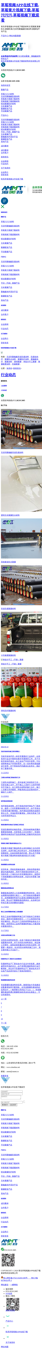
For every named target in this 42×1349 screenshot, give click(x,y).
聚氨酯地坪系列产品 (9, 137)
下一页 (4, 1023)
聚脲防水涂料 (10, 359)
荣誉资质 (4, 175)
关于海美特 (5, 168)
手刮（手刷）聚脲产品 (10, 132)
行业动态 (4, 164)
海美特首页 (5, 85)
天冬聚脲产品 (6, 106)
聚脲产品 (4, 90)
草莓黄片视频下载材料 (10, 99)
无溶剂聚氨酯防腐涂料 (10, 96)
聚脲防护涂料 (23, 359)
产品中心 (4, 36)
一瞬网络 (14, 1285)
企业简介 (4, 172)
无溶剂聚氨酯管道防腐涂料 (18, 357)
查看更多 (4, 1076)
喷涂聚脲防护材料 (8, 104)
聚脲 (19, 36)
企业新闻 (4, 161)
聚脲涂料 (8, 362)
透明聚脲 (17, 362)
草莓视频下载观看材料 (10, 101)
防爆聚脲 (16, 364)
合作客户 (4, 153)
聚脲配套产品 (6, 109)
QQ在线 (9, 1294)
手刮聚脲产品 (6, 111)
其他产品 (4, 142)
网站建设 (4, 1285)
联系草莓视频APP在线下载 (12, 179)
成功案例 (4, 146)
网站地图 (13, 36)
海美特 (9, 368)
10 (2, 1019)
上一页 (4, 999)
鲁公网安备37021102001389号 (15, 1278)
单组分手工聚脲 (29, 362)
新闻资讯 (4, 157)
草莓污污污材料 (7, 94)
